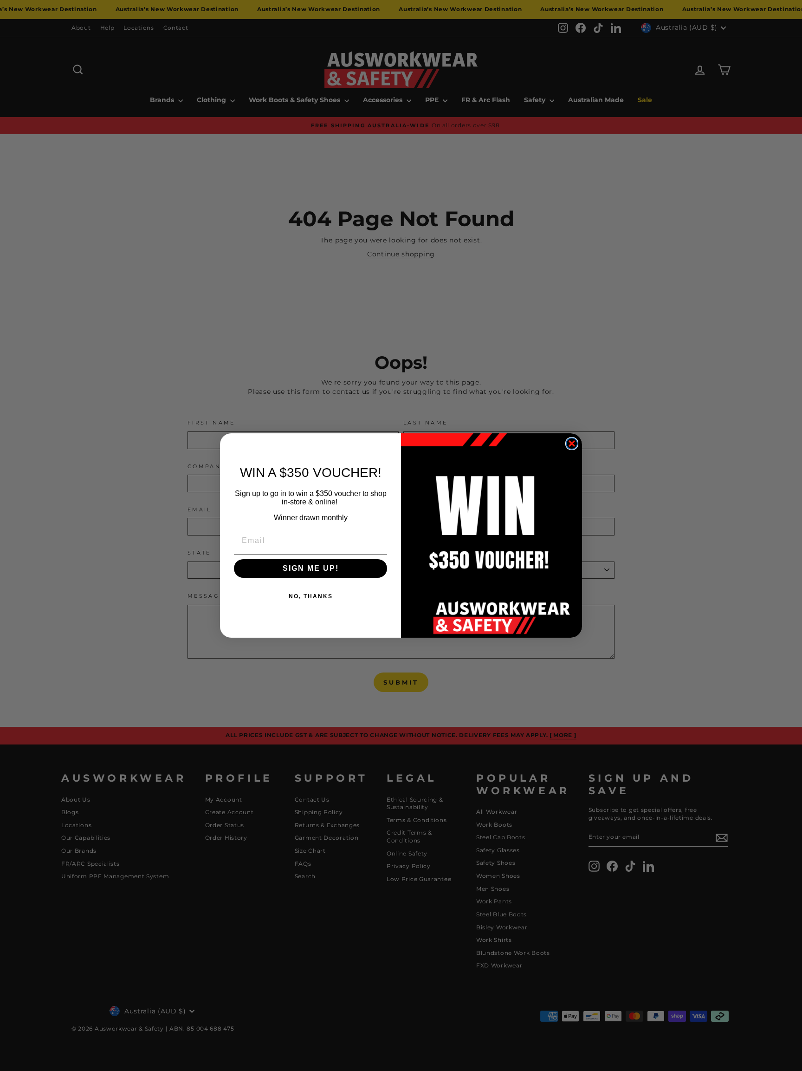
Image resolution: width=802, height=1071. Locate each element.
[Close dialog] (571, 443)
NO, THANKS (311, 596)
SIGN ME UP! (311, 568)
